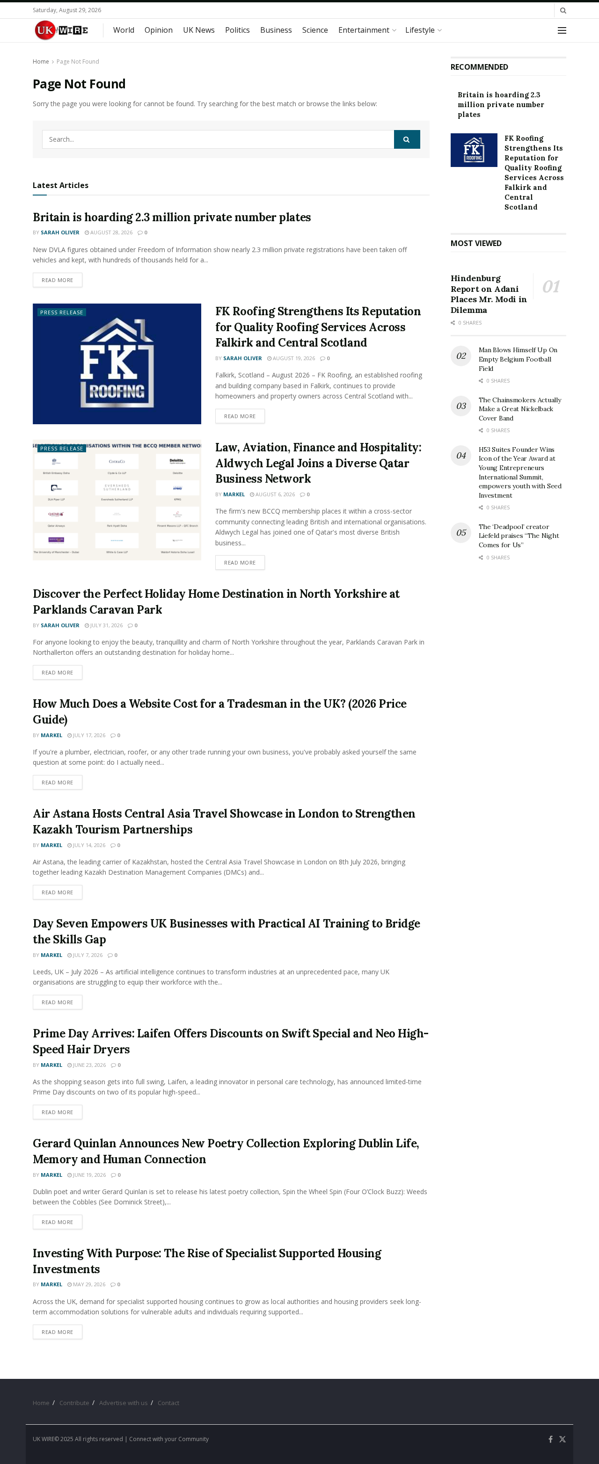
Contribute (74, 1403)
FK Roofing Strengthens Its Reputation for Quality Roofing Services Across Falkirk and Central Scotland (318, 327)
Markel (234, 494)
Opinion (159, 30)
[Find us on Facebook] (550, 1439)
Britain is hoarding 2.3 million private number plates (172, 217)
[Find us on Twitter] (562, 1439)
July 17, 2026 (88, 735)
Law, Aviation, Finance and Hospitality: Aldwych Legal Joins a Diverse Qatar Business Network (318, 463)
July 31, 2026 (106, 625)
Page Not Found (78, 61)
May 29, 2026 (88, 1284)
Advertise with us (123, 1403)
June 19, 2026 (89, 1174)
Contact (168, 1403)
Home (41, 61)
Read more (62, 279)
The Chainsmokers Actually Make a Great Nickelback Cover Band (520, 409)
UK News (199, 30)
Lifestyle (420, 30)
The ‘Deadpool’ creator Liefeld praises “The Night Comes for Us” (519, 535)
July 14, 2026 (88, 844)
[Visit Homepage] (61, 30)
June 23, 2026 (89, 1064)
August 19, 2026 (293, 358)
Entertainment (363, 30)
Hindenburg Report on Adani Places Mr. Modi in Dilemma (489, 294)
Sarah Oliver (60, 232)
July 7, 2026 (87, 954)
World (123, 30)
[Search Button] (563, 10)
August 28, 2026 (110, 232)
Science (315, 30)
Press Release (61, 312)
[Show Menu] (562, 30)
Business (276, 30)
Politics (237, 30)
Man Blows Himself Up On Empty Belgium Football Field (518, 359)
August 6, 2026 (274, 494)
